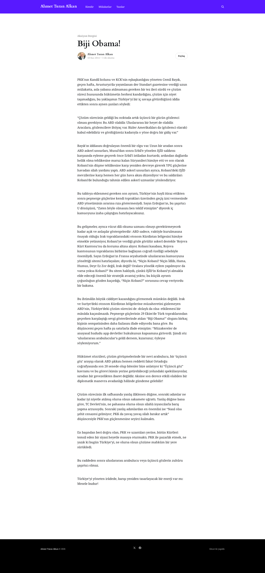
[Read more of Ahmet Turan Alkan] (81, 56)
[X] (134, 548)
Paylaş (181, 55)
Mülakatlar (105, 6)
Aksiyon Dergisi (87, 36)
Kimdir (89, 6)
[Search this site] (222, 6)
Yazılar (121, 6)
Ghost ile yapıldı (217, 549)
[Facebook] (140, 548)
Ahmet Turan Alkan (58, 6)
